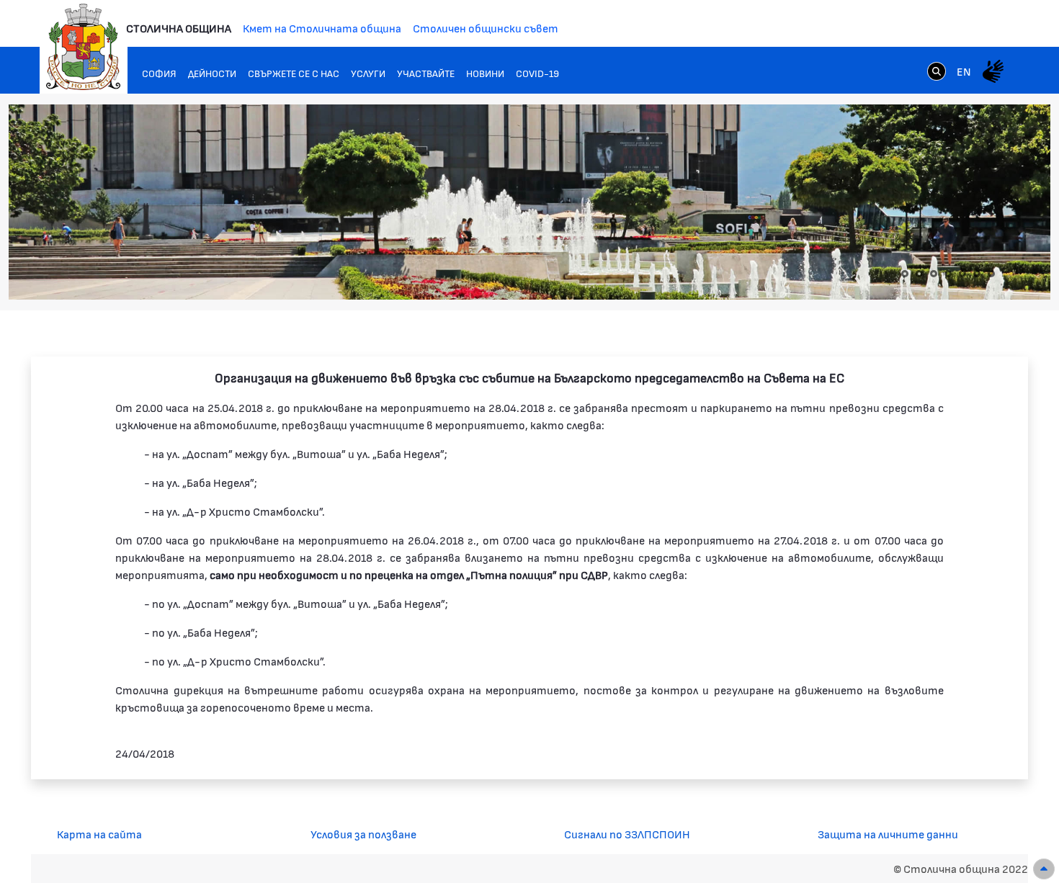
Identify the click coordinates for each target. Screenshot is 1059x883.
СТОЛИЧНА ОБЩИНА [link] (178, 28)
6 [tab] (976, 273)
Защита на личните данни (888, 834)
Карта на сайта (99, 834)
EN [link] (964, 71)
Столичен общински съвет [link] (485, 28)
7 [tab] (991, 273)
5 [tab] (962, 273)
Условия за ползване (363, 834)
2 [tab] (919, 273)
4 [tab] (948, 273)
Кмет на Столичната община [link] (322, 28)
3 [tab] (933, 273)
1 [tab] (904, 273)
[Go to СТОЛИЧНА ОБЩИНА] (83, 47)
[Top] (1044, 869)
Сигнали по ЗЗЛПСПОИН (627, 834)
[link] (936, 70)
